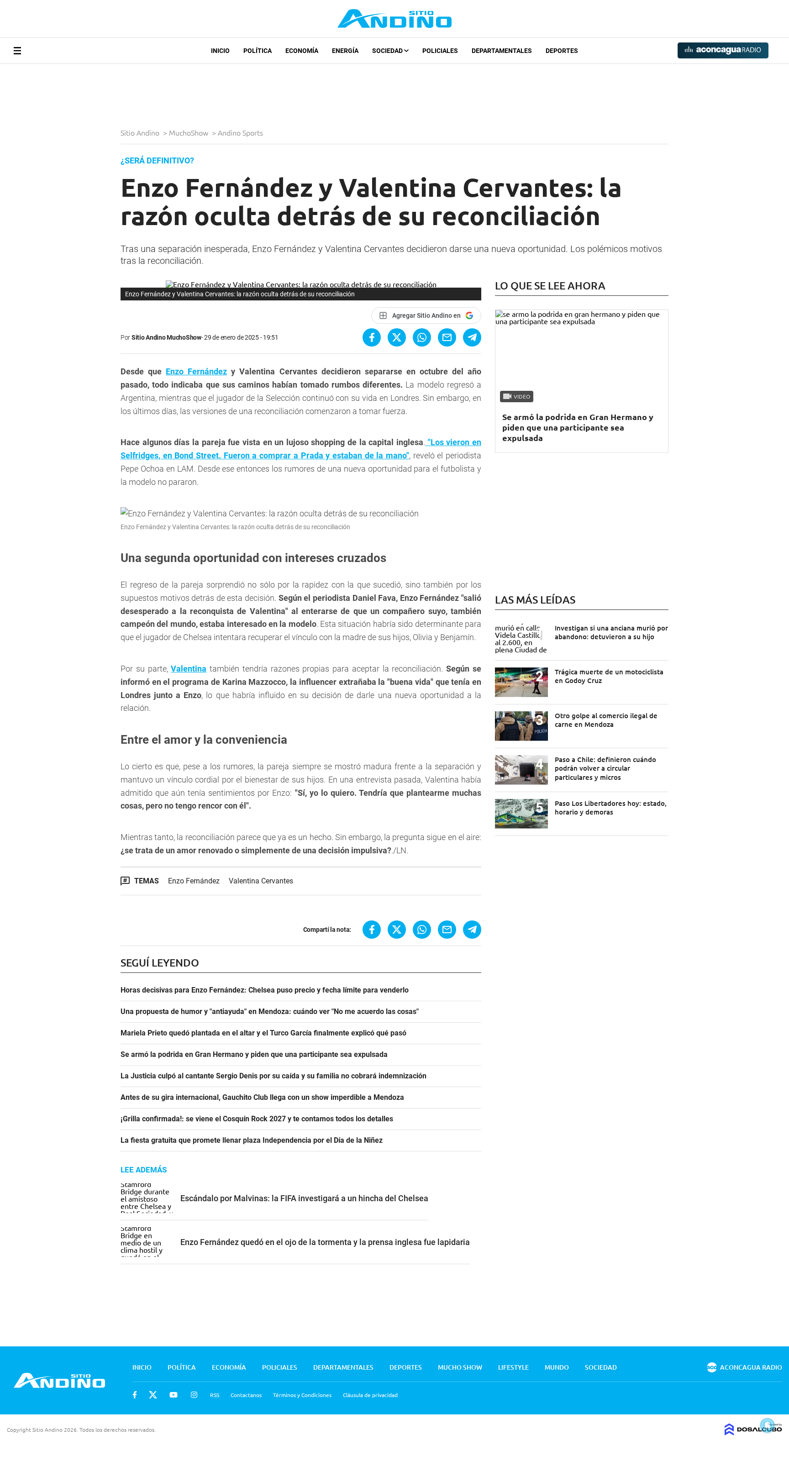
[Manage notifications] (767, 1425)
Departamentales (502, 50)
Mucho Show (460, 1367)
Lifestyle (513, 1367)
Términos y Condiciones (302, 1394)
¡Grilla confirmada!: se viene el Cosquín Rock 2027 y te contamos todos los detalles (257, 1119)
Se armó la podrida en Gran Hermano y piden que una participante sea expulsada (254, 1054)
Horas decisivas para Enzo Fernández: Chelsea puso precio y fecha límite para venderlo (265, 990)
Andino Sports (241, 132)
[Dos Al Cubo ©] (753, 1432)
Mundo (557, 1367)
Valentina (188, 668)
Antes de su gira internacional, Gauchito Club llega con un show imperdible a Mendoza (262, 1097)
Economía (301, 50)
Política (257, 50)
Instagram (194, 1394)
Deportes (562, 50)
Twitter (153, 1394)
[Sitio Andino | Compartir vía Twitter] (397, 337)
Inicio (220, 50)
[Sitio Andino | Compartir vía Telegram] (472, 337)
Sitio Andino (141, 132)
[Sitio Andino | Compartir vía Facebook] (372, 337)
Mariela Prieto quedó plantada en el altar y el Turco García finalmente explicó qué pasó (263, 1033)
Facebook (134, 1394)
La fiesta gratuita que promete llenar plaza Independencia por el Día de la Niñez (252, 1140)
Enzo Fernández (196, 371)
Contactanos (246, 1394)
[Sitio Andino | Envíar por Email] (447, 337)
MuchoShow (189, 132)
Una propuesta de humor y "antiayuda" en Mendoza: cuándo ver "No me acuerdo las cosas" (270, 1011)
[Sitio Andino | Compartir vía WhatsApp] (422, 337)
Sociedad (388, 50)
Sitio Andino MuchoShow (166, 337)
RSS (214, 1394)
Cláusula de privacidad (370, 1394)
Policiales (440, 50)
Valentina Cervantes (261, 881)
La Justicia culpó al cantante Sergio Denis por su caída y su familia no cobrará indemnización (273, 1076)
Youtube (173, 1394)
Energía (345, 50)
